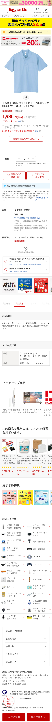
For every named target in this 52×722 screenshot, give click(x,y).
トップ (4, 16)
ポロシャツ (45, 16)
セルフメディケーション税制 (13, 681)
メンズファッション (18, 16)
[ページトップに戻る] (47, 712)
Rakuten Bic (18, 10)
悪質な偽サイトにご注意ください (15, 684)
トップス (33, 16)
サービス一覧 (7, 708)
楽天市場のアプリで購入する (26, 139)
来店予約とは (40, 198)
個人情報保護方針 (9, 710)
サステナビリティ (36, 708)
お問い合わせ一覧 (21, 708)
